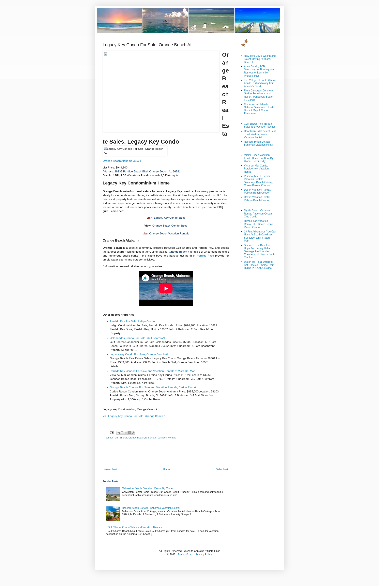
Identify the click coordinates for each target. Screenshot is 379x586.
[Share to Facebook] (129, 433)
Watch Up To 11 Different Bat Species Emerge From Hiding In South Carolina (259, 264)
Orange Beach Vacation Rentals (169, 233)
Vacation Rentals (167, 437)
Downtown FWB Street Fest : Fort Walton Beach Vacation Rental (260, 134)
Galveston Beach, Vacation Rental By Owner (147, 488)
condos (110, 437)
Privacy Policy (203, 554)
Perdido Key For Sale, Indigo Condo (132, 321)
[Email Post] (111, 432)
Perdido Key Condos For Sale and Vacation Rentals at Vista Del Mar (152, 370)
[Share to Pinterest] (133, 433)
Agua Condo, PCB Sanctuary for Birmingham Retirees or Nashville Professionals (259, 71)
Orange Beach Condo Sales (169, 225)
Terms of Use (185, 554)
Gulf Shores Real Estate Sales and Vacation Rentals (260, 125)
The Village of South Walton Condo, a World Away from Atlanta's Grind (260, 83)
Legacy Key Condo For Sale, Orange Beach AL (139, 354)
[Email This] (118, 433)
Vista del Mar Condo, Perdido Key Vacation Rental (256, 168)
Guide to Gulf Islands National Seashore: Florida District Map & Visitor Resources (259, 109)
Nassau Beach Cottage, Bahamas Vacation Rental (151, 507)
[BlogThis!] (122, 433)
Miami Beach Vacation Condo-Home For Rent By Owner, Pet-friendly (258, 158)
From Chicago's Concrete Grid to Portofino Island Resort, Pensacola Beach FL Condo (258, 95)
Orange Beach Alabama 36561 (122, 160)
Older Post (222, 469)
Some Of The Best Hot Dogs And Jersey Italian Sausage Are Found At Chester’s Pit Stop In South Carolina (259, 251)
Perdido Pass (205, 255)
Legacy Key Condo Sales (169, 217)
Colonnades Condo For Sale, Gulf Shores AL (138, 338)
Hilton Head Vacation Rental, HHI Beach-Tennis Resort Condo (259, 224)
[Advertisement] (166, 457)
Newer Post (110, 469)
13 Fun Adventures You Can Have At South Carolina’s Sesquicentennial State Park (260, 236)
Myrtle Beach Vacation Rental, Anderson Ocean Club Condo (258, 213)
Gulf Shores (121, 437)
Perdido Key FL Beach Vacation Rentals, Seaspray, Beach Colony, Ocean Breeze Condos (258, 181)
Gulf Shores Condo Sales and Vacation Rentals (135, 527)
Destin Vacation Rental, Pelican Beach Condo (257, 191)
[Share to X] (126, 433)
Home (166, 469)
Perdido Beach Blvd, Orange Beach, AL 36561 (147, 171)
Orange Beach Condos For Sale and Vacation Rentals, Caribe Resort (153, 387)
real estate (151, 437)
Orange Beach (178, 251)
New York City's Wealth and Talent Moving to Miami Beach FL (260, 58)
